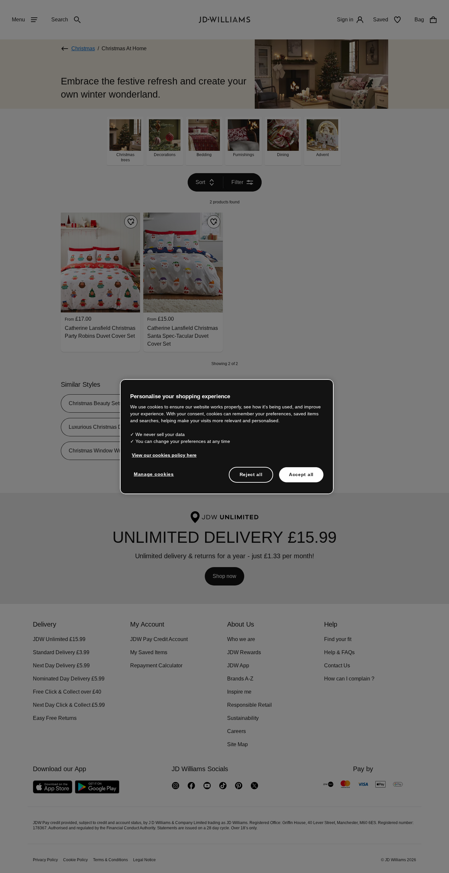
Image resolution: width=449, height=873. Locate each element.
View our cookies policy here (164, 458)
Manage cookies (154, 477)
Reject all (251, 477)
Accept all (301, 477)
